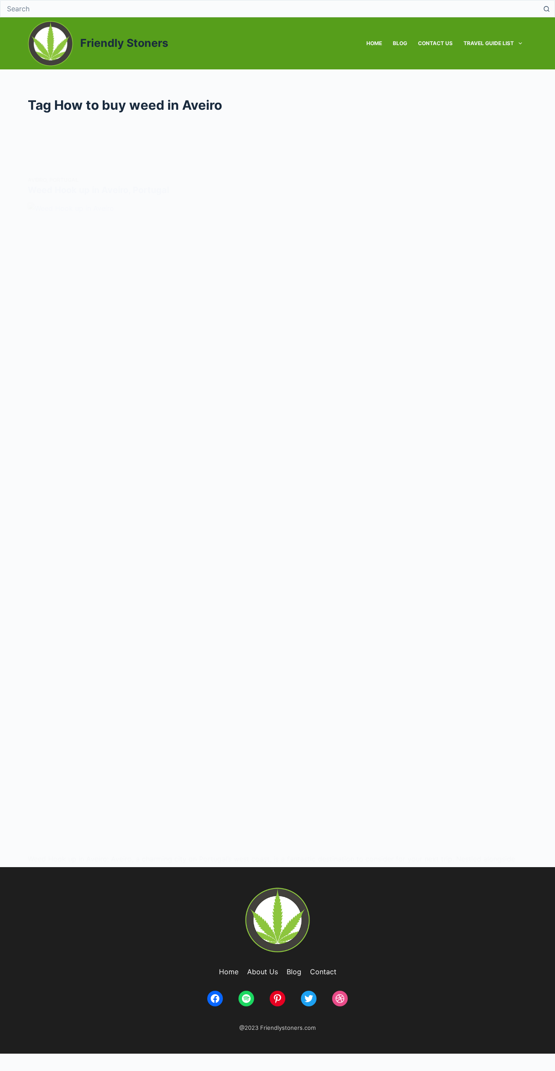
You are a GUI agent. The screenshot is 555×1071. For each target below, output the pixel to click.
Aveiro (37, 180)
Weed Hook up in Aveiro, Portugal (98, 190)
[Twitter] (309, 998)
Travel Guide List (489, 43)
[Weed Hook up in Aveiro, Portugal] (277, 528)
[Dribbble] (340, 998)
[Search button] (546, 8)
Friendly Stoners (124, 42)
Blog (400, 43)
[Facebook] (215, 998)
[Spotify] (246, 998)
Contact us (435, 43)
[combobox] (269, 8)
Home (374, 43)
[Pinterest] (277, 998)
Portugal (63, 180)
